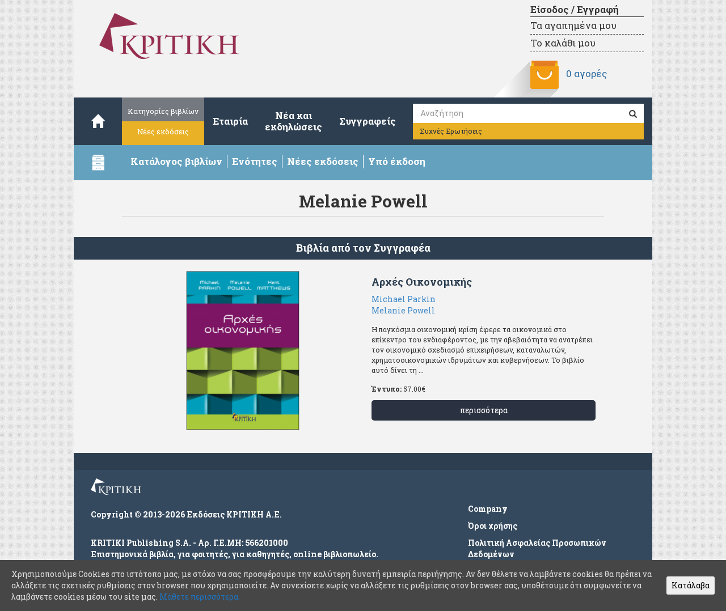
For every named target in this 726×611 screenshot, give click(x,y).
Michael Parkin (404, 299)
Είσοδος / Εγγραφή (574, 9)
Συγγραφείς (367, 121)
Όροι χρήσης (492, 525)
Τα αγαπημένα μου (573, 25)
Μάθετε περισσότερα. (199, 596)
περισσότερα (484, 410)
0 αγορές (586, 73)
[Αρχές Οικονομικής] (242, 350)
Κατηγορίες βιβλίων (163, 111)
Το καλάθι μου (563, 42)
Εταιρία (230, 121)
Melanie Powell (403, 310)
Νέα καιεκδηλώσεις (293, 121)
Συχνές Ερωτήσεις (451, 130)
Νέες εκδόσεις (163, 131)
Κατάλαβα (691, 585)
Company (488, 508)
